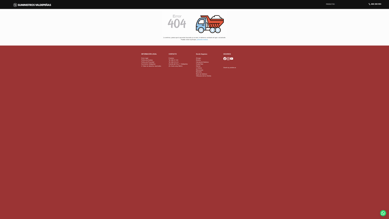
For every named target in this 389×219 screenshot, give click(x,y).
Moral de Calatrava (201, 74)
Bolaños (198, 60)
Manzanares (199, 70)
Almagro (198, 58)
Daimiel (198, 66)
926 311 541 (174, 60)
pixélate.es (233, 67)
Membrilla (199, 72)
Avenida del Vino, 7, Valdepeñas (178, 64)
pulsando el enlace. (202, 39)
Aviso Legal (144, 58)
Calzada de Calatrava (202, 62)
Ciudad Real (199, 64)
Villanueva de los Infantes (203, 76)
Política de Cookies (147, 60)
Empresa (171, 58)
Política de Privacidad (147, 62)
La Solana (199, 68)
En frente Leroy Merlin (175, 66)
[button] (383, 213)
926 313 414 (174, 62)
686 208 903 (376, 4)
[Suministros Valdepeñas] (32, 5)
